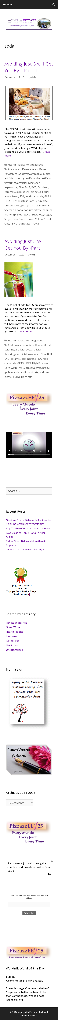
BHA (21, 187)
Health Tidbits (16, 164)
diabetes (36, 192)
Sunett (23, 219)
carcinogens (22, 192)
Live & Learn (13, 645)
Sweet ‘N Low (35, 219)
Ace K (11, 169)
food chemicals (34, 196)
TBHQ (14, 223)
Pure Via (44, 205)
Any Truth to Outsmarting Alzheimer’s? (29, 528)
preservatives (12, 205)
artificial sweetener (28, 182)
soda (20, 210)
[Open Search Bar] (53, 4)
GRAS (47, 196)
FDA (21, 196)
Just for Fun (12, 640)
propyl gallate (29, 205)
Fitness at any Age (16, 622)
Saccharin (10, 210)
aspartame (10, 187)
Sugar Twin (11, 219)
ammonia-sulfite (40, 173)
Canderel (43, 187)
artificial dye (33, 178)
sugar (47, 214)
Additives (23, 173)
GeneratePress (29, 1015)
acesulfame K (23, 169)
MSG (45, 201)
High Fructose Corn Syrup (27, 201)
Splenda (17, 214)
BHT (27, 187)
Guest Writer (13, 627)
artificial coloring (14, 178)
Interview (11, 636)
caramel (9, 192)
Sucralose (37, 214)
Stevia (27, 214)
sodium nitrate (33, 210)
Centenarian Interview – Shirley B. (25, 549)
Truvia (35, 223)
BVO (33, 187)
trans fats (24, 223)
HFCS (7, 201)
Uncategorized (34, 164)
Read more (26, 331)
